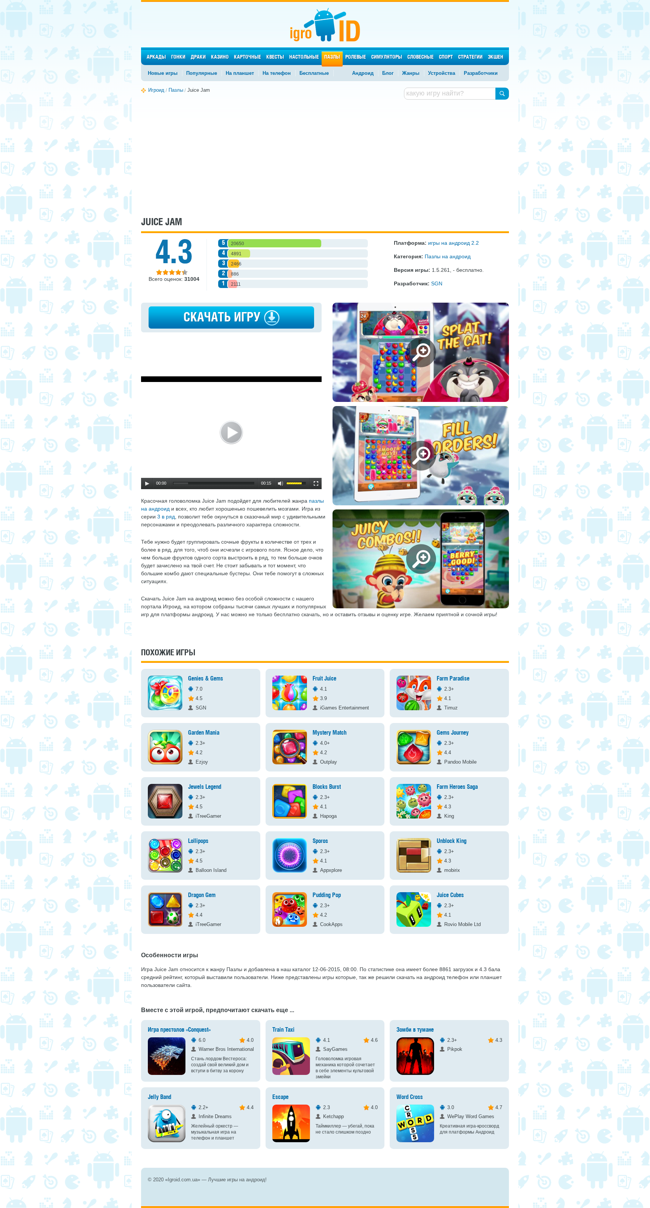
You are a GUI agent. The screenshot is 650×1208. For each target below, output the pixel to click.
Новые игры (163, 73)
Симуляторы (386, 57)
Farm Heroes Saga (457, 787)
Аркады (156, 57)
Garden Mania (203, 733)
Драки (198, 57)
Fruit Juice (324, 679)
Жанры (410, 73)
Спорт (446, 57)
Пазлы (332, 57)
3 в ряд (166, 517)
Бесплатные (314, 73)
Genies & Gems (205, 679)
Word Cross (409, 1097)
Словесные (420, 57)
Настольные (304, 57)
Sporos (320, 841)
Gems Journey (453, 733)
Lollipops (198, 841)
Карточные (247, 57)
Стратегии (470, 57)
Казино (220, 57)
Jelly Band (159, 1097)
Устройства (441, 73)
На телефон (277, 73)
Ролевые (355, 57)
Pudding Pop (327, 895)
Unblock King (451, 841)
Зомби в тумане (415, 1030)
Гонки (178, 57)
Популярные (201, 73)
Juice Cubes (450, 895)
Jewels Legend (204, 787)
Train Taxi (283, 1030)
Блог (387, 73)
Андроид (363, 73)
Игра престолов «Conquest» (179, 1030)
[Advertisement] (325, 157)
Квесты (275, 57)
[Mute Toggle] (281, 483)
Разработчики (481, 73)
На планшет (240, 73)
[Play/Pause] (147, 483)
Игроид (325, 24)
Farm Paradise (453, 679)
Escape (280, 1097)
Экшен (495, 57)
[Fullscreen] (316, 483)
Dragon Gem (202, 895)
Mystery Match (330, 733)
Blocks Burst (327, 787)
